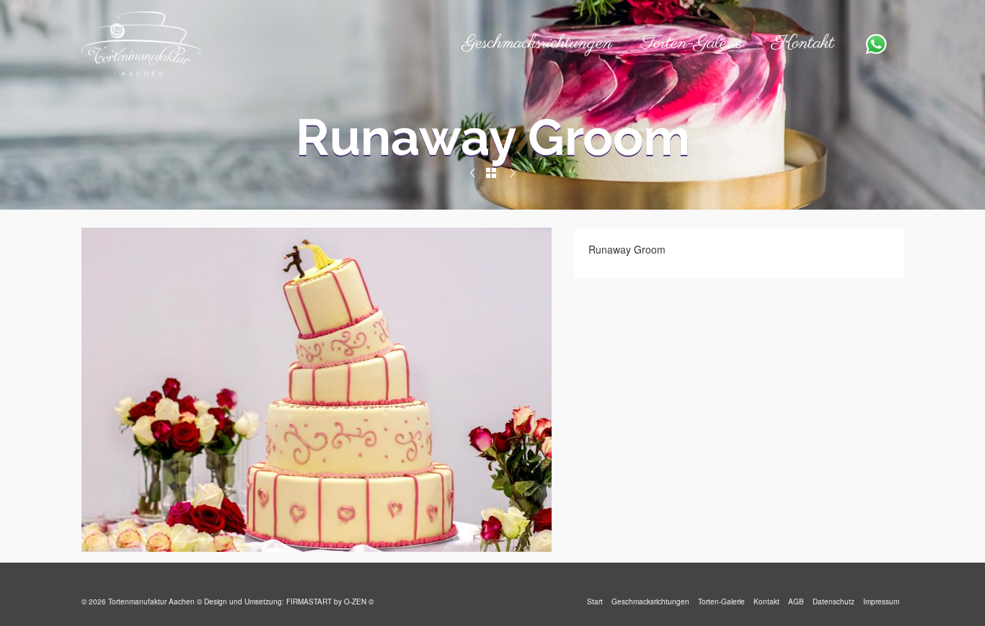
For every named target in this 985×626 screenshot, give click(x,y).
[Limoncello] (512, 172)
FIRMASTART (309, 601)
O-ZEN (355, 601)
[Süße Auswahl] (472, 172)
